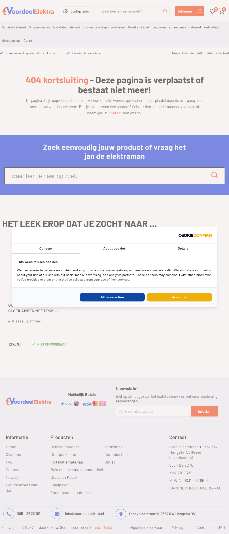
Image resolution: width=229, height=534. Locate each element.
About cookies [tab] (114, 248)
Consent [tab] (45, 248)
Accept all (179, 297)
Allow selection (112, 297)
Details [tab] (183, 248)
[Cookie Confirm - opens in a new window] (195, 235)
